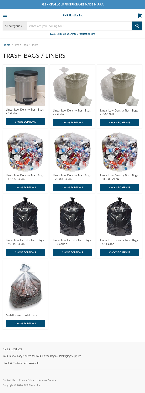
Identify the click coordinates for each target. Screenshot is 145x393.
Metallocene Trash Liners (21, 315)
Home (6, 44)
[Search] (137, 26)
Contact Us (9, 380)
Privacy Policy (26, 380)
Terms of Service (47, 380)
